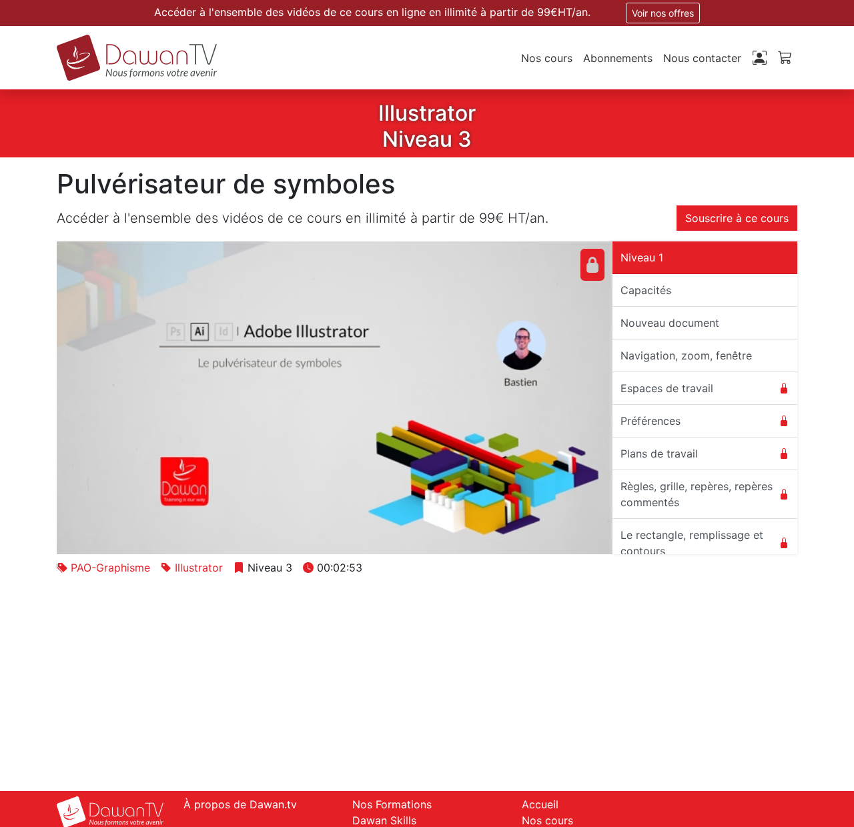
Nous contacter (702, 58)
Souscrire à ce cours (737, 218)
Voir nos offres (663, 13)
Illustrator (199, 567)
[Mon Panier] (785, 57)
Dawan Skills (384, 820)
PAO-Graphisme (110, 567)
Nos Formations (392, 804)
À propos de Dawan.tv (240, 804)
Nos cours (546, 58)
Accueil (540, 804)
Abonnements (618, 58)
